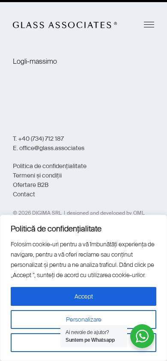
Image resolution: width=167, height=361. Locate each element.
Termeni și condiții (37, 175)
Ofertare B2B (30, 185)
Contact (24, 194)
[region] (83, 288)
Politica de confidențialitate (49, 166)
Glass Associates (65, 24)
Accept (84, 296)
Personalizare (83, 319)
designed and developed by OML (106, 213)
